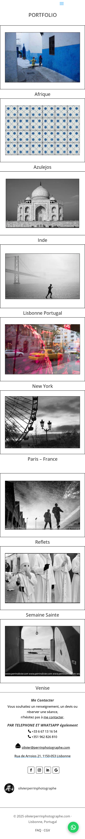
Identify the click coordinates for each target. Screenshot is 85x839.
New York (42, 386)
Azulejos (42, 167)
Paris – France (43, 459)
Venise (43, 688)
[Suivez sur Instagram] (39, 770)
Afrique (42, 94)
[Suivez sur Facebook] (31, 770)
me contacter (53, 717)
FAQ (38, 830)
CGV (47, 830)
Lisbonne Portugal (42, 313)
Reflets (42, 542)
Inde (42, 240)
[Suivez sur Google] (56, 770)
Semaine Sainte (42, 615)
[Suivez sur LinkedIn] (47, 770)
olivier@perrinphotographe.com (46, 747)
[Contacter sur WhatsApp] (73, 827)
